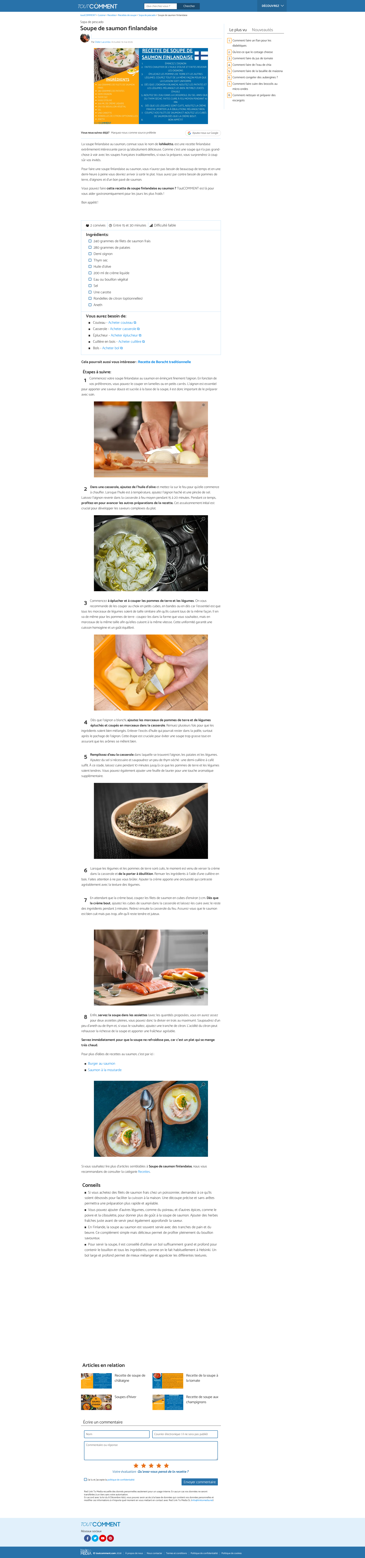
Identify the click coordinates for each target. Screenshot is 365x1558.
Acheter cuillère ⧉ (131, 342)
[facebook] (87, 1538)
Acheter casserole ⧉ (125, 329)
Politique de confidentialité (204, 1553)
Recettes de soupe (127, 15)
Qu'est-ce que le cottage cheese (252, 52)
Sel (95, 286)
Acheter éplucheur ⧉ (126, 335)
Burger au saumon (101, 1064)
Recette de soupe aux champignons (202, 1400)
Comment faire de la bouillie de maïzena (257, 71)
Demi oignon (103, 254)
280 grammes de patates (111, 248)
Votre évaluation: (124, 1472)
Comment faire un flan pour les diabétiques (251, 43)
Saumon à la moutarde (104, 1070)
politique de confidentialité (120, 1480)
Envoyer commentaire (200, 1482)
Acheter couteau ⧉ (122, 323)
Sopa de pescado (147, 15)
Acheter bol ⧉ (112, 348)
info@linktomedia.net (202, 1500)
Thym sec (100, 260)
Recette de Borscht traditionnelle (164, 362)
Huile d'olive (102, 267)
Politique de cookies (231, 1553)
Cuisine (101, 15)
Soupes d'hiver (125, 1397)
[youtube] (102, 1538)
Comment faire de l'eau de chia (252, 64)
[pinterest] (110, 1538)
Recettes (111, 15)
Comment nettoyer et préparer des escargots (254, 98)
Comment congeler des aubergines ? (255, 77)
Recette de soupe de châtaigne (130, 1378)
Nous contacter (154, 1553)
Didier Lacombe (102, 42)
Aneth (97, 305)
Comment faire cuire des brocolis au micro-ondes (254, 86)
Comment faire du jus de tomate (252, 58)
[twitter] (95, 1538)
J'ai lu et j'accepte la (111, 1479)
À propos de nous (134, 1553)
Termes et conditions (176, 1553)
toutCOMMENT (88, 15)
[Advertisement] (151, 1310)
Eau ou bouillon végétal (110, 279)
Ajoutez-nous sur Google (205, 133)
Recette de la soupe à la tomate (202, 1378)
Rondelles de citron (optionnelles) (118, 298)
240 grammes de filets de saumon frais (122, 241)
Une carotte (102, 292)
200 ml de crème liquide (111, 273)
